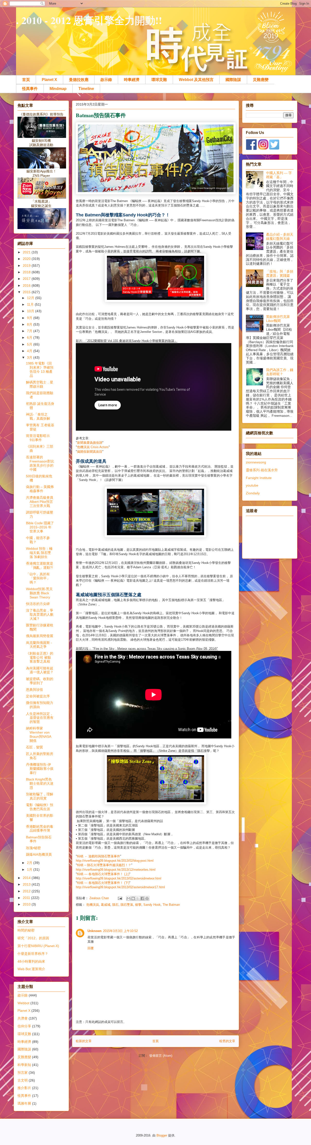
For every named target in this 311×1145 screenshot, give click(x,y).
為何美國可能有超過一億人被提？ (39, 670)
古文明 (22, 1080)
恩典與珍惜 (34, 690)
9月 (30, 318)
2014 (27, 878)
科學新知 (24, 1065)
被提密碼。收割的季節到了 (39, 681)
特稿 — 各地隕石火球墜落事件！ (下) (103, 883)
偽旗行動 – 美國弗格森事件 (40, 489)
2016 (27, 285)
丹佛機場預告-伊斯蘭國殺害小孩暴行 (39, 769)
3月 (30, 357)
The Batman (171, 904)
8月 (30, 324)
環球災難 (159, 80)
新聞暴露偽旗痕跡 (89, 442)
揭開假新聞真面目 (89, 451)
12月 (31, 298)
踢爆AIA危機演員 (39, 854)
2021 (27, 252)
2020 (27, 259)
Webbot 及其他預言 (196, 80)
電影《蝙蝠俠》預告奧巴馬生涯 (39, 807)
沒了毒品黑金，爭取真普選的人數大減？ (39, 614)
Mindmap (58, 89)
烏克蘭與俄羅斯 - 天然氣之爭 (39, 645)
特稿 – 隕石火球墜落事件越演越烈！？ (104, 865)
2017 (27, 279)
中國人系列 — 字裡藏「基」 (279, 175)
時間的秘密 (26, 930)
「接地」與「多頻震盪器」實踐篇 (279, 273)
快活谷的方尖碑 (38, 604)
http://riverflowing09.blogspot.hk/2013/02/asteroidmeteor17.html (120, 887)
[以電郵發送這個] (128, 898)
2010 (27, 904)
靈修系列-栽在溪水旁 (262, 470)
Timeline (86, 89)
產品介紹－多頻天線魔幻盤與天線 (279, 236)
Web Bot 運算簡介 (31, 969)
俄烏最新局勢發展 (39, 636)
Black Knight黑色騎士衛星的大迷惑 (39, 783)
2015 (27, 292)
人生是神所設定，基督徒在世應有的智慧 (39, 718)
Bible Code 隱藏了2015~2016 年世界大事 (40, 527)
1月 (30, 869)
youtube (252, 485)
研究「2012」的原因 (33, 938)
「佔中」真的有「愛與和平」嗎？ (38, 578)
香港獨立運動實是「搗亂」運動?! (39, 565)
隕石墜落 (127, 904)
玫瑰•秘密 (33, 848)
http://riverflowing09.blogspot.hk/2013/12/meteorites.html (116, 869)
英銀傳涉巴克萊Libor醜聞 (278, 319)
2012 (27, 891)
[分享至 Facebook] (142, 898)
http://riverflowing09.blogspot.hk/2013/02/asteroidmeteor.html (118, 878)
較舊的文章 (227, 1041)
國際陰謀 (233, 80)
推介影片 (24, 1088)
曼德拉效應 (78, 80)
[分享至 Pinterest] (147, 898)
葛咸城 (105, 904)
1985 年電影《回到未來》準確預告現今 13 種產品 (39, 369)
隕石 (115, 904)
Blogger (161, 1135)
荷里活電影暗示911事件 (38, 438)
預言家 (22, 1072)
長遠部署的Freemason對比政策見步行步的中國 (40, 463)
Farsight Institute (259, 478)
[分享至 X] (137, 898)
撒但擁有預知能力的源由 (39, 705)
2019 (27, 265)
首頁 (26, 80)
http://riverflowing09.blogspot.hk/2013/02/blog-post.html (115, 860)
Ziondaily (253, 493)
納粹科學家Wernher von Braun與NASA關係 (38, 734)
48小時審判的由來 (31, 961)
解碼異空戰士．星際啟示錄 (39, 384)
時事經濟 (131, 80)
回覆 (90, 948)
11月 (31, 304)
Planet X (49, 80)
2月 (30, 863)
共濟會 (22, 1018)
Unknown (94, 931)
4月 (30, 351)
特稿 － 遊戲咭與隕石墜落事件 (98, 856)
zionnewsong (256, 462)
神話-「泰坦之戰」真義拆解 (38, 416)
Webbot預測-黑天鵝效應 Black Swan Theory (39, 593)
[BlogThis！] (133, 898)
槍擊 (138, 904)
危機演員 (92, 904)
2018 (27, 272)
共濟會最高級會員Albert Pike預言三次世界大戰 (39, 502)
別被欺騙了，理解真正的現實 (39, 796)
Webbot (23, 1003)
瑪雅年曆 (24, 1103)
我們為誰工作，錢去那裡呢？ (279, 372)
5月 (30, 344)
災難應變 (260, 80)
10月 (31, 311)
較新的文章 (84, 1041)
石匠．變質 (34, 747)
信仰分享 (24, 1026)
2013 (27, 884)
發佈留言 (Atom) (160, 1055)
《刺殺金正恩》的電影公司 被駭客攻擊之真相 (39, 657)
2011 (27, 898)
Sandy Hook (152, 904)
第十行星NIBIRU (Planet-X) (38, 946)
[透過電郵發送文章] (119, 898)
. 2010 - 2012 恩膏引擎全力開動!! (89, 20)
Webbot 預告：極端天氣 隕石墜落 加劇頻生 (39, 553)
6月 (30, 337)
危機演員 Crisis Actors (93, 447)
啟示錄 (106, 80)
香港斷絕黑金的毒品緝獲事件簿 (39, 829)
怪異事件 (30, 89)
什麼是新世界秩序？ (32, 954)
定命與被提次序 (38, 696)
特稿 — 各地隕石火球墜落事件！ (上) (103, 874)
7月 (30, 331)
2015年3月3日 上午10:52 (120, 931)
